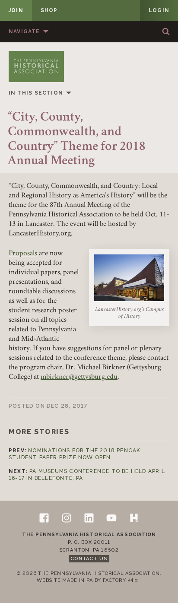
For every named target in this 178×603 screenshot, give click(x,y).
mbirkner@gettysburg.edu (79, 377)
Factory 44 (122, 581)
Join (16, 10)
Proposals (23, 254)
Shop (49, 10)
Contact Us (89, 559)
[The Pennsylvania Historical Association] (36, 66)
